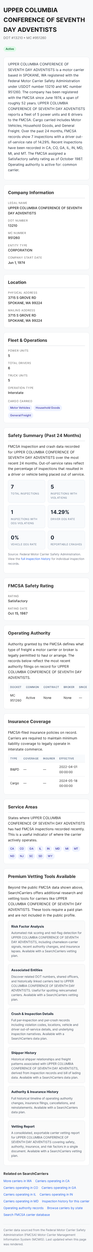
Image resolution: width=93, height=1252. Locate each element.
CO (22, 848)
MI (66, 848)
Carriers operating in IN (56, 1194)
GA (31, 848)
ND (12, 856)
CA (12, 848)
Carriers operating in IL (19, 1194)
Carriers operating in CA (52, 1181)
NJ (22, 856)
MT (76, 848)
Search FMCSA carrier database (26, 1214)
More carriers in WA (17, 1181)
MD (57, 848)
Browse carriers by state (65, 1208)
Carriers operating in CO (20, 1187)
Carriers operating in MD (20, 1201)
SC (31, 856)
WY (50, 856)
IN (48, 848)
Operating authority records (23, 1208)
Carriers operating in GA (59, 1187)
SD (40, 856)
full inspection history (36, 559)
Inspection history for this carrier (65, 1201)
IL (40, 848)
